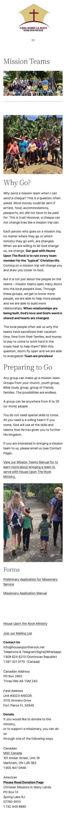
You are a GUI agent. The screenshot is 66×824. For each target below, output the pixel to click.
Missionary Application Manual (25, 593)
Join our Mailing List (17, 633)
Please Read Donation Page (23, 782)
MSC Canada (12, 753)
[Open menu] (33, 40)
